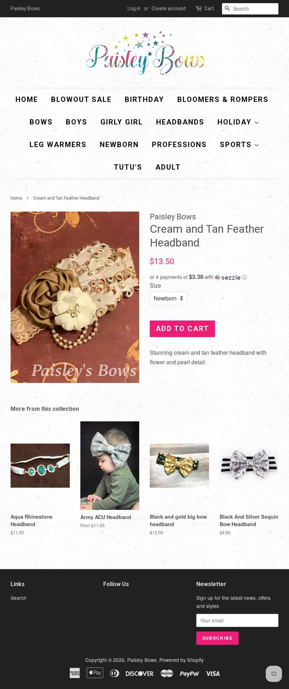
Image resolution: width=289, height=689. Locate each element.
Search (18, 597)
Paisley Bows (141, 659)
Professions (179, 144)
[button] (214, 277)
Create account (169, 8)
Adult (168, 167)
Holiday (235, 122)
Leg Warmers (58, 144)
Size (155, 285)
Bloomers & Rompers (223, 99)
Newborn (119, 144)
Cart (209, 8)
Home (27, 99)
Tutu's (128, 167)
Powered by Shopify (181, 659)
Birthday (144, 99)
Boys (76, 122)
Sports (237, 144)
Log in (134, 8)
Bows (41, 122)
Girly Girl (121, 122)
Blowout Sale (81, 99)
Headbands (180, 122)
